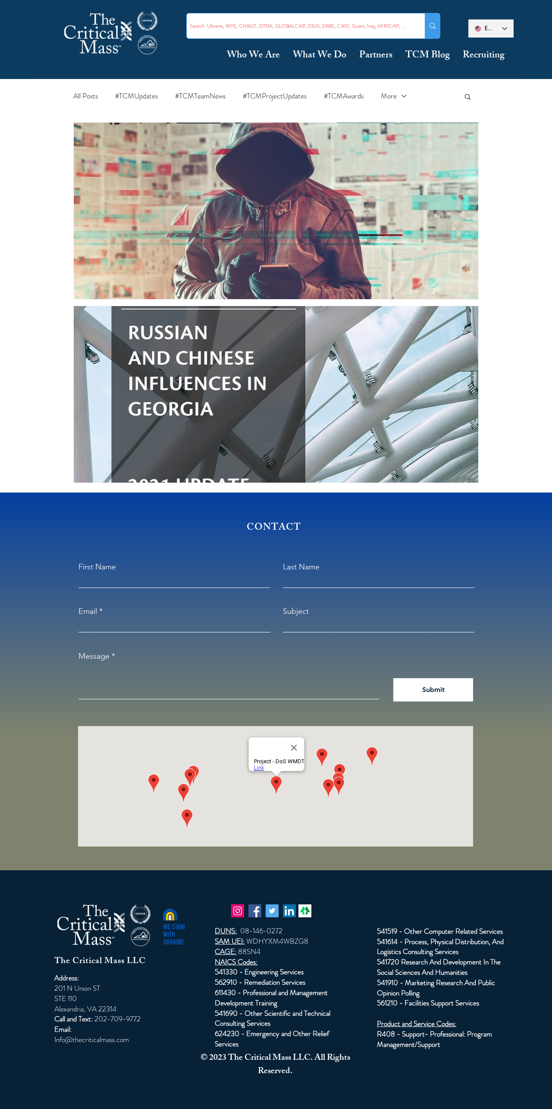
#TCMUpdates (136, 96)
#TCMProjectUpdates (275, 96)
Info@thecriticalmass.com (91, 1039)
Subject (296, 611)
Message (94, 656)
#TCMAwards (344, 96)
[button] (468, 97)
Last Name (301, 567)
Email (87, 611)
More (389, 96)
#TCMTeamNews (200, 96)
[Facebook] (254, 910)
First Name (97, 567)
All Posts (85, 96)
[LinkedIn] (289, 910)
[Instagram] (237, 910)
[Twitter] (272, 910)
